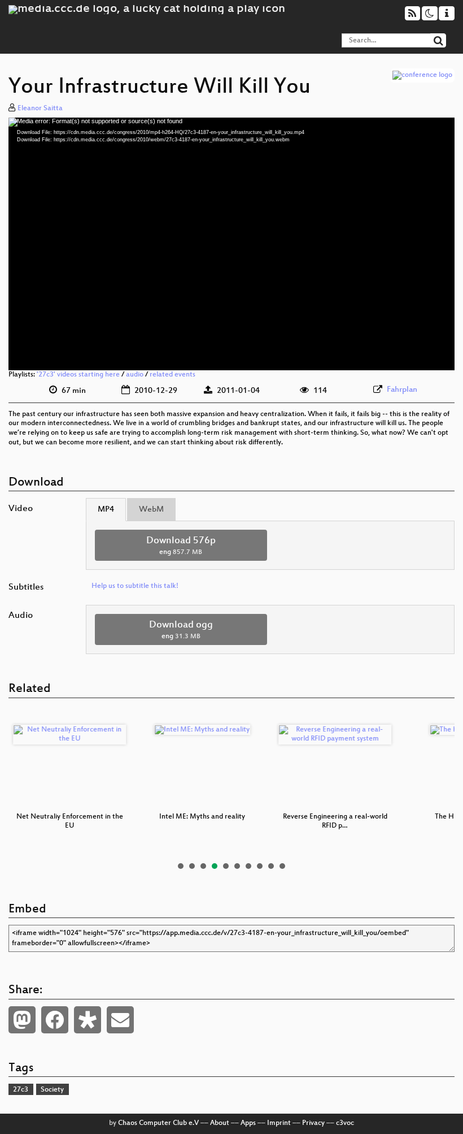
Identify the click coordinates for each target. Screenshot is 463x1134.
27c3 (20, 1090)
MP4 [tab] (106, 509)
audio (134, 375)
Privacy (313, 1123)
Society (52, 1090)
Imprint (279, 1123)
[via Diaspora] (87, 1019)
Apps (248, 1123)
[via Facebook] (54, 1019)
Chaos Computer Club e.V (158, 1123)
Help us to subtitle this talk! (134, 586)
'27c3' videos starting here (78, 375)
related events (172, 375)
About (219, 1123)
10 (282, 866)
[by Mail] (120, 1019)
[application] (231, 244)
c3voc (345, 1123)
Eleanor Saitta (40, 108)
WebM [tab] (151, 509)
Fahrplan (402, 390)
